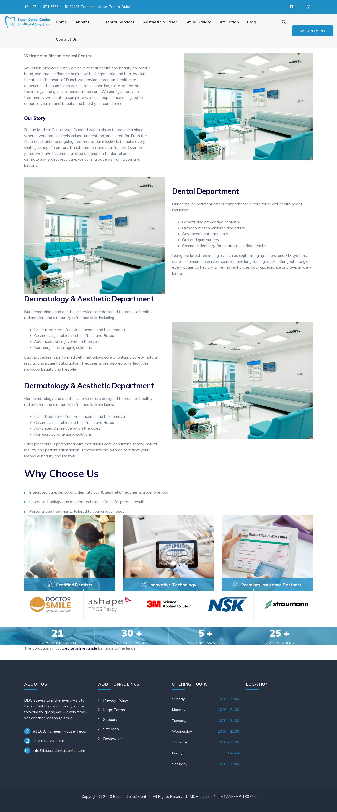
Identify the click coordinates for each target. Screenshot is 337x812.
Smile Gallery (198, 22)
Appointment (313, 31)
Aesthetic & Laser (160, 22)
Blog (251, 22)
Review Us (113, 738)
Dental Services (119, 22)
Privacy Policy (115, 700)
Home (61, 22)
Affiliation (229, 22)
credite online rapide (79, 648)
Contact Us (66, 39)
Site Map (111, 728)
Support (110, 719)
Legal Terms (114, 709)
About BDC (85, 22)
